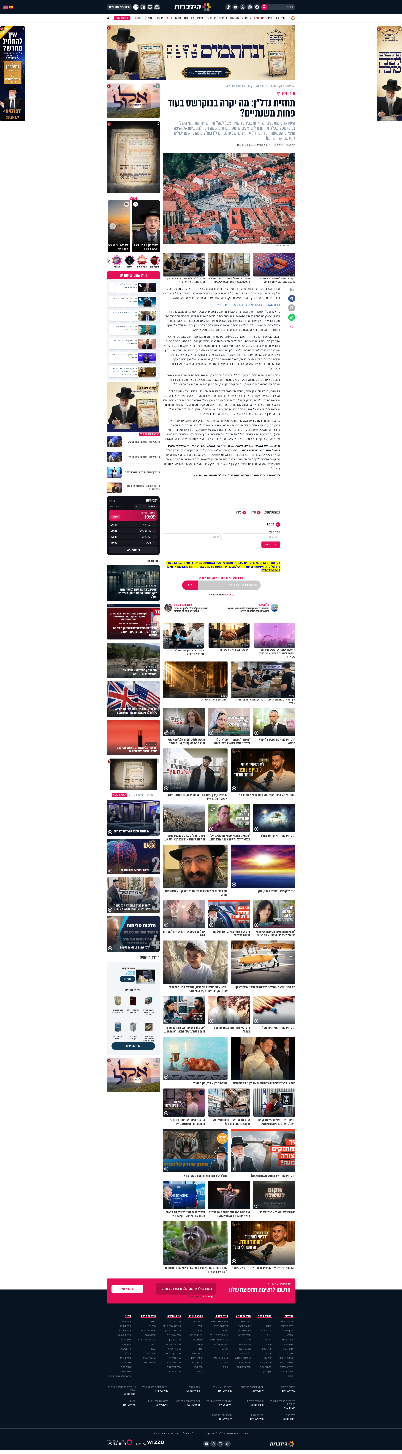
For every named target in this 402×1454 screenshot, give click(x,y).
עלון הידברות (287, 1330)
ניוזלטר (290, 1335)
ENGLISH (150, 18)
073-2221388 (225, 1391)
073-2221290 (161, 1405)
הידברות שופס (286, 1362)
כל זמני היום (133, 549)
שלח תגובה (270, 544)
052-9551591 (225, 1405)
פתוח (248, 1339)
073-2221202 (225, 1419)
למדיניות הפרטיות (216, 594)
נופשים (290, 1353)
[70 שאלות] (143, 7)
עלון (192, 18)
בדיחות (225, 1330)
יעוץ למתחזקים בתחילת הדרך (155, 1386)
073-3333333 (288, 1419)
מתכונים (152, 1325)
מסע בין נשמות (244, 1348)
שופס (186, 18)
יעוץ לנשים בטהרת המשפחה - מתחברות (281, 1402)
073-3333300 (256, 1405)
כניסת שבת (288, 1348)
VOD (283, 18)
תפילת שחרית (125, 1321)
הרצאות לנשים (149, 1357)
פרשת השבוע (266, 1362)
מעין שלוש (126, 1344)
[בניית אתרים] (155, 1443)
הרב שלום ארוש (174, 1362)
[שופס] (150, 7)
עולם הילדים (234, 18)
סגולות (200, 1344)
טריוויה (225, 1353)
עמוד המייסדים (286, 1366)
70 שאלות (223, 18)
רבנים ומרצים (174, 1316)
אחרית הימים (197, 1357)
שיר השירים (126, 1362)
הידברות (289, 1316)
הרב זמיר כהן (247, 18)
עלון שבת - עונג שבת (222, 1386)
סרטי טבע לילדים (220, 1357)
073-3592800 (193, 1391)
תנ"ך (200, 1325)
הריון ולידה (151, 1353)
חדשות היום (266, 1330)
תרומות (169, 18)
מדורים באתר (265, 1316)
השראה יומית (245, 1362)
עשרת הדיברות (196, 1335)
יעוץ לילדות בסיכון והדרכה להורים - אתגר (122, 1388)
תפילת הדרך (125, 1357)
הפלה (153, 1348)
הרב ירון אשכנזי (174, 1348)
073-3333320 (129, 1394)
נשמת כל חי (125, 1366)
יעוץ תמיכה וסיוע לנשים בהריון (219, 1400)
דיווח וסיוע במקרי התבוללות (188, 1400)
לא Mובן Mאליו (244, 1325)
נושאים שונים (195, 1316)
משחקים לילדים (221, 1344)
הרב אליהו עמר (174, 1371)
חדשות (269, 18)
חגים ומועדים (266, 1366)
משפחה (268, 1344)
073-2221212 (257, 1391)
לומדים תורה (197, 1321)
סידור (128, 1316)
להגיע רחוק (245, 1353)
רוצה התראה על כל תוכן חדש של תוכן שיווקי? (221, 578)
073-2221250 (256, 1419)
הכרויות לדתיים (196, 1362)
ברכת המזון (126, 1339)
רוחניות (268, 1339)
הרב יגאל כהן (175, 1339)
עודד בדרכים (245, 1321)
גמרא (200, 1330)
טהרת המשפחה (148, 1330)
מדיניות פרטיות (286, 1321)
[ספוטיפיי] (136, 7)
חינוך (200, 1348)
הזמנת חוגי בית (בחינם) (158, 1400)
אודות (290, 1376)
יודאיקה (199, 1371)
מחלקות (177, 18)
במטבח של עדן (244, 1330)
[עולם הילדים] (157, 7)
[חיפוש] (264, 7)
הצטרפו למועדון (121, 18)
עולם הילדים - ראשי (219, 1321)
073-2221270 (129, 1405)
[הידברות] (193, 7)
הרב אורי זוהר (175, 1357)
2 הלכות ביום (287, 1339)
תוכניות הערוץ (243, 1316)
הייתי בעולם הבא (243, 1366)
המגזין (269, 1325)
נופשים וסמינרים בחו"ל (222, 1414)
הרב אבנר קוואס (174, 1366)
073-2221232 (161, 1391)
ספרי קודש (198, 1366)
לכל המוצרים (133, 1046)
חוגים (225, 1366)
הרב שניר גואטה (173, 1344)
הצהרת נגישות (286, 1371)
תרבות (269, 1353)
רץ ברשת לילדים (221, 1325)
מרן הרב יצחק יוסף (173, 1330)
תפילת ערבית (125, 1330)
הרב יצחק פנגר (174, 1335)
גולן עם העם (245, 1344)
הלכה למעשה (244, 1335)
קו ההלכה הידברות (255, 1400)
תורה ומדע (267, 1348)
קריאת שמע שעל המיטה (120, 1376)
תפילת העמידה (124, 1335)
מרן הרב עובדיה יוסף (172, 1325)
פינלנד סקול (197, 1339)
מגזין (277, 18)
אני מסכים (220, 594)
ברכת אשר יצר (124, 1371)
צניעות (153, 1344)
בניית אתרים (141, 1443)
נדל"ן (253, 512)
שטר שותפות (259, 18)
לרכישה (127, 979)
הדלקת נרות (150, 1335)
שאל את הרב (211, 18)
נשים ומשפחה (148, 1316)
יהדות (269, 1321)
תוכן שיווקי (267, 1371)
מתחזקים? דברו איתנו (119, 7)
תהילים (128, 1353)
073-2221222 (288, 1391)
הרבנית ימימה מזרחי (147, 1339)
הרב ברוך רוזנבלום (173, 1353)
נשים (269, 1335)
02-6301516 (289, 1408)
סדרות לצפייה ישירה (219, 1339)
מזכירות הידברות (288, 1386)
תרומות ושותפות (286, 1357)
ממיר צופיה (290, 1414)
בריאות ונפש (197, 1353)
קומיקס (225, 1348)
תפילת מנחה (125, 1325)
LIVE (139, 18)
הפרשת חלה (150, 1362)
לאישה (153, 1321)
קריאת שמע (125, 1348)
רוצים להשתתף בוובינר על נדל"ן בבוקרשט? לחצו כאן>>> (248, 305)
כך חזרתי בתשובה (243, 1357)
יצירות (225, 1362)
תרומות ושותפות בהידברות (252, 1386)
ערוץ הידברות (287, 1325)
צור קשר (160, 18)
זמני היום (200, 18)
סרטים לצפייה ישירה (219, 1335)
